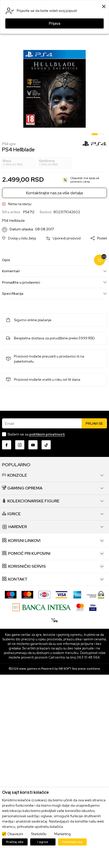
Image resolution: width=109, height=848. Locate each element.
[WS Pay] (95, 594)
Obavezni (15, 834)
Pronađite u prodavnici (21, 282)
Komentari (11, 271)
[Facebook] (6, 444)
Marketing (62, 834)
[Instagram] (19, 444)
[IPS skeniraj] (54, 619)
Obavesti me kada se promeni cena (84, 180)
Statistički (38, 834)
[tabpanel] (54, 89)
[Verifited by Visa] (93, 607)
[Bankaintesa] (41, 607)
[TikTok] (46, 444)
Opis (6, 260)
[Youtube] (33, 444)
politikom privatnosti (47, 434)
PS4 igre (9, 144)
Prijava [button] (54, 23)
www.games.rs (29, 669)
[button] (19, 238)
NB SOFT (65, 669)
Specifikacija (12, 293)
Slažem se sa (36, 434)
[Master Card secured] (80, 607)
